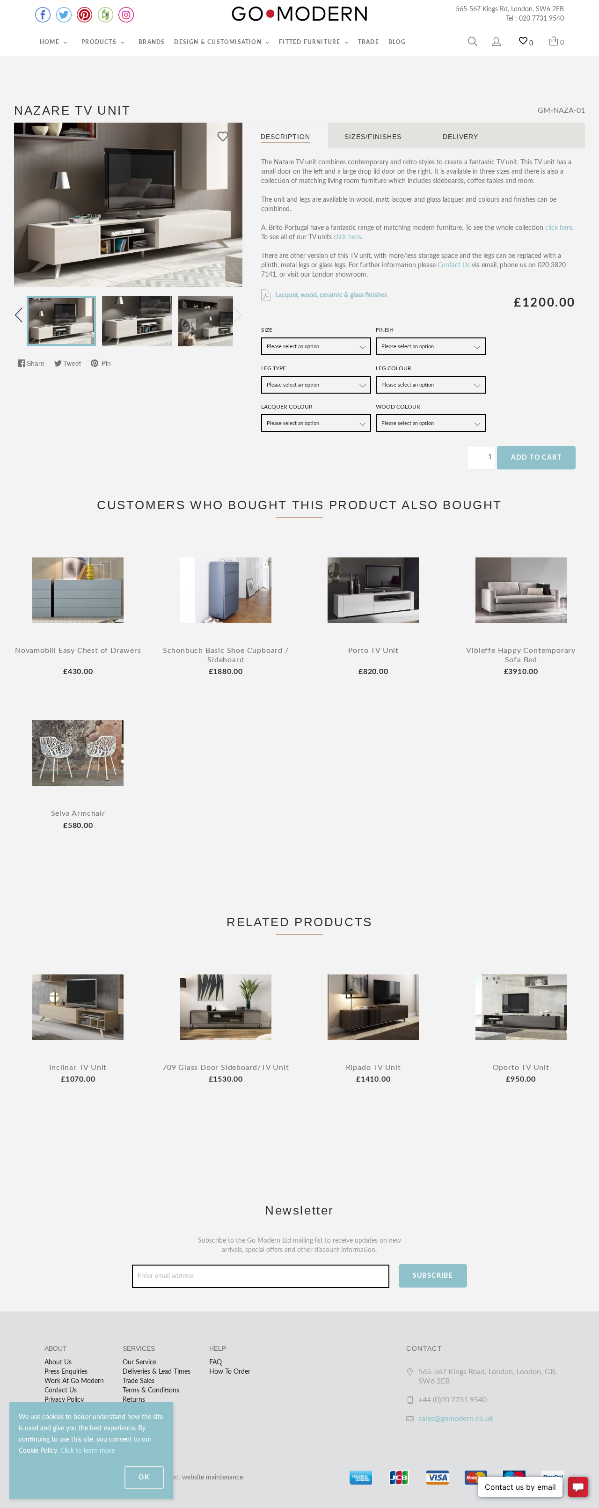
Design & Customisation (218, 42)
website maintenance (212, 1477)
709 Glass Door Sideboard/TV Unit (225, 1067)
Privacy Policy (64, 1400)
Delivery (460, 136)
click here (558, 228)
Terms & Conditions (151, 1390)
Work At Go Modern (74, 1381)
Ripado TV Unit (373, 1067)
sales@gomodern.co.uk (455, 1418)
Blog (397, 42)
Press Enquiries (66, 1372)
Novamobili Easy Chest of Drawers (78, 650)
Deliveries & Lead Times (156, 1372)
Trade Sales (138, 1381)
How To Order (229, 1372)
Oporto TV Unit (521, 1067)
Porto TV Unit (373, 650)
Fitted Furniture (310, 42)
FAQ (215, 1362)
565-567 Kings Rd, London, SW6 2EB (510, 9)
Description (285, 136)
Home (50, 42)
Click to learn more (87, 1451)
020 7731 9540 (541, 18)
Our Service (139, 1362)
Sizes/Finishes (373, 136)
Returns (134, 1400)
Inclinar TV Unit (78, 1067)
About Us (58, 1362)
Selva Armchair (78, 813)
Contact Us (454, 265)
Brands (152, 42)
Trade (368, 42)
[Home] (299, 14)
